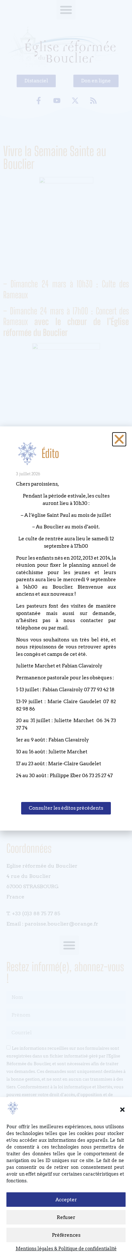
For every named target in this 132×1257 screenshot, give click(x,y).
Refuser (66, 1217)
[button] (122, 1109)
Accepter (66, 1200)
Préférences (66, 1235)
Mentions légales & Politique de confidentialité (66, 1248)
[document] (66, 628)
